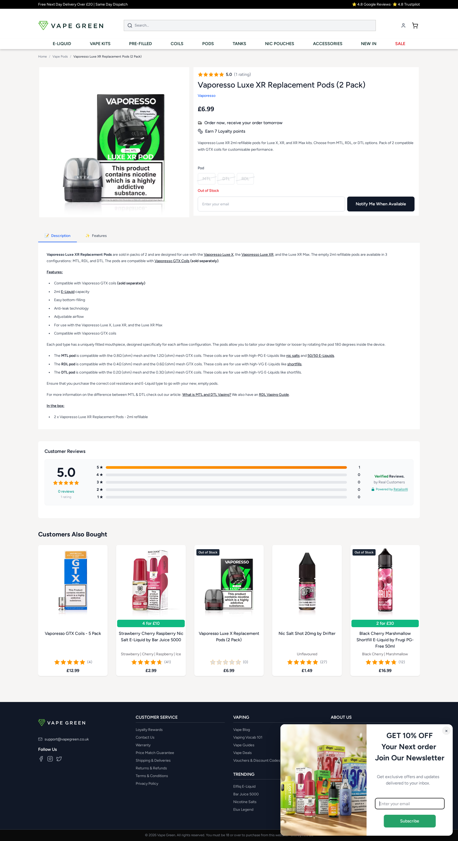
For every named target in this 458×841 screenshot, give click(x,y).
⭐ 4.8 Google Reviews (371, 4)
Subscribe (409, 820)
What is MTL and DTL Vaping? (206, 394)
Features (96, 235)
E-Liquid (67, 291)
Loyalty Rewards (149, 729)
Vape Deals (242, 753)
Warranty (143, 745)
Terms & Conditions (152, 776)
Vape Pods (60, 56)
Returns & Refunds (151, 768)
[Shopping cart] (415, 25)
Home (42, 56)
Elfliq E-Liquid (244, 786)
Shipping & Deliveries (153, 760)
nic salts (293, 355)
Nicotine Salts (245, 802)
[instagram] (50, 759)
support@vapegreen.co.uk (67, 739)
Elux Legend (243, 809)
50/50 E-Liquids (320, 355)
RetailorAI (401, 489)
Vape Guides (243, 745)
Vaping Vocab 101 (247, 737)
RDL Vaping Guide (274, 394)
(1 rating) (242, 74)
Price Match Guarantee (155, 753)
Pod (201, 168)
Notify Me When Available (381, 203)
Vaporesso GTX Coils (172, 261)
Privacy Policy (147, 783)
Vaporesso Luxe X (219, 254)
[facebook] (41, 759)
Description (58, 235)
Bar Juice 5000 (246, 794)
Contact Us (145, 737)
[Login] (403, 25)
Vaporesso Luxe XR (257, 254)
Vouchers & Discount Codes (256, 760)
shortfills (294, 364)
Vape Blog (241, 729)
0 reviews (66, 491)
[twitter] (59, 759)
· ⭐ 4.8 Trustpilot (405, 4)
